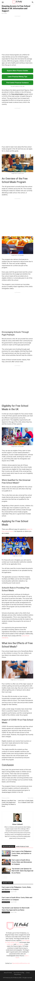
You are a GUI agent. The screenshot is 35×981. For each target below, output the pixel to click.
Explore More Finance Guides (17, 70)
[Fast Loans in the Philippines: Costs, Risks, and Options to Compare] (6, 853)
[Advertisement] (17, 34)
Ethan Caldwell (17, 824)
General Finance (5, 855)
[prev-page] (3, 877)
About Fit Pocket (8, 972)
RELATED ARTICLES (8, 846)
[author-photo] (17, 822)
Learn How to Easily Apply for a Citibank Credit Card (25, 801)
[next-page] (6, 877)
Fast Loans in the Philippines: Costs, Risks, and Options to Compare (22, 853)
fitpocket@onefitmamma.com (21, 963)
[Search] (32, 2)
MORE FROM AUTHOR (22, 846)
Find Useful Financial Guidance (17, 83)
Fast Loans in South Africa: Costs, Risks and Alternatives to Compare (22, 862)
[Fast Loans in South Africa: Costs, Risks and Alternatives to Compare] (6, 862)
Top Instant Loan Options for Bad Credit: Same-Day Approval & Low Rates (22, 871)
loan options (20, 944)
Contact (28, 972)
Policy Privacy (17, 974)
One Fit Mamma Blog (19, 972)
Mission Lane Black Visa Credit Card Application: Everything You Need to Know (9, 803)
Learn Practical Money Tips (17, 76)
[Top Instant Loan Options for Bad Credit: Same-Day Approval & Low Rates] (6, 871)
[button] (2, 2)
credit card (10, 944)
